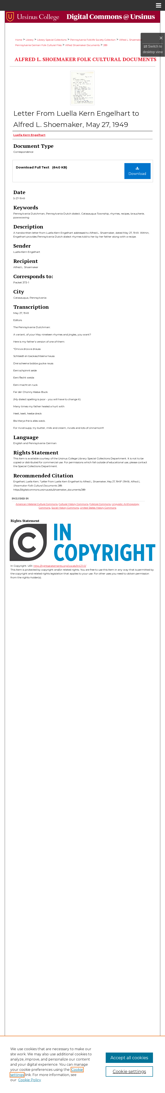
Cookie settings (129, 1071)
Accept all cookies (129, 1057)
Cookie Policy (29, 1080)
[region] (82, 1064)
